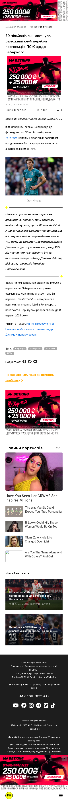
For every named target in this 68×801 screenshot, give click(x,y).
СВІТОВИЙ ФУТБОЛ (41, 27)
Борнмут (20, 349)
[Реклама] (34, 10)
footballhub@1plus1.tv (46, 677)
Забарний (35, 349)
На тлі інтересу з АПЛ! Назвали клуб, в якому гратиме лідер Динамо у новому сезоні (29, 329)
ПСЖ (9, 353)
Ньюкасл (50, 349)
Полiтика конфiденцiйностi (34, 721)
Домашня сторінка (15, 27)
